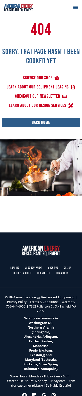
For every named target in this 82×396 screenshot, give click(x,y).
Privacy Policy (17, 302)
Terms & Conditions (44, 302)
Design (67, 268)
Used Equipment (34, 268)
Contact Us (62, 273)
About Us (53, 268)
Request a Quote (23, 273)
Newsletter (43, 273)
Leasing (14, 268)
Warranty (68, 302)
